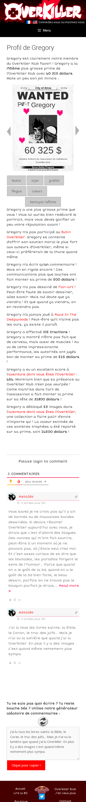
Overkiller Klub (65, 789)
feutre (16, 180)
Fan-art (65, 287)
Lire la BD (21, 793)
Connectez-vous (49, 22)
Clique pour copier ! (26, 765)
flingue (17, 191)
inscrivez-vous (75, 22)
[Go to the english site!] (34, 22)
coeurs (37, 191)
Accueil (20, 789)
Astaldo (26, 496)
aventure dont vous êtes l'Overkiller (41, 374)
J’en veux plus (65, 793)
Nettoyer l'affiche (43, 202)
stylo (35, 180)
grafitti (54, 180)
